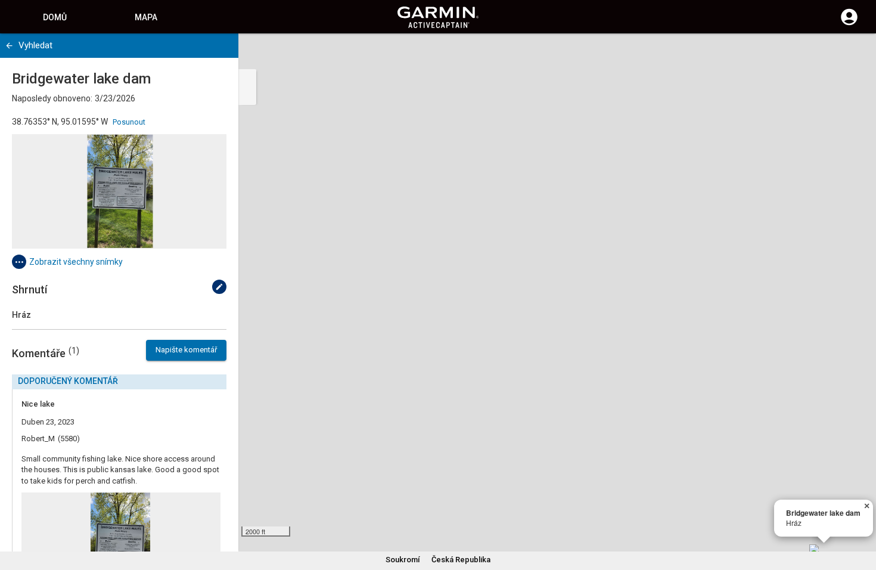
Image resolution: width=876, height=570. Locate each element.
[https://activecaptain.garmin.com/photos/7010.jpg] (119, 191)
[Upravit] (219, 287)
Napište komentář (186, 349)
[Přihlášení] (849, 24)
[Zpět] (9, 45)
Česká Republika (460, 559)
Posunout (129, 121)
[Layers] (855, 53)
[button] (861, 516)
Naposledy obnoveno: (52, 98)
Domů (55, 17)
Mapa (146, 17)
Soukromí (403, 559)
